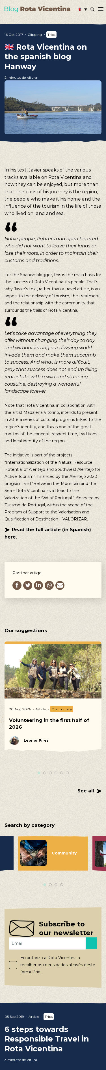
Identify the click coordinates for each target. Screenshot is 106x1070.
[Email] (59, 585)
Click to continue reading (53, 1037)
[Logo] (37, 9)
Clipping (35, 34)
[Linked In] (38, 585)
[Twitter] (27, 585)
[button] (83, 9)
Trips (51, 34)
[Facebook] (16, 585)
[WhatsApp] (49, 585)
